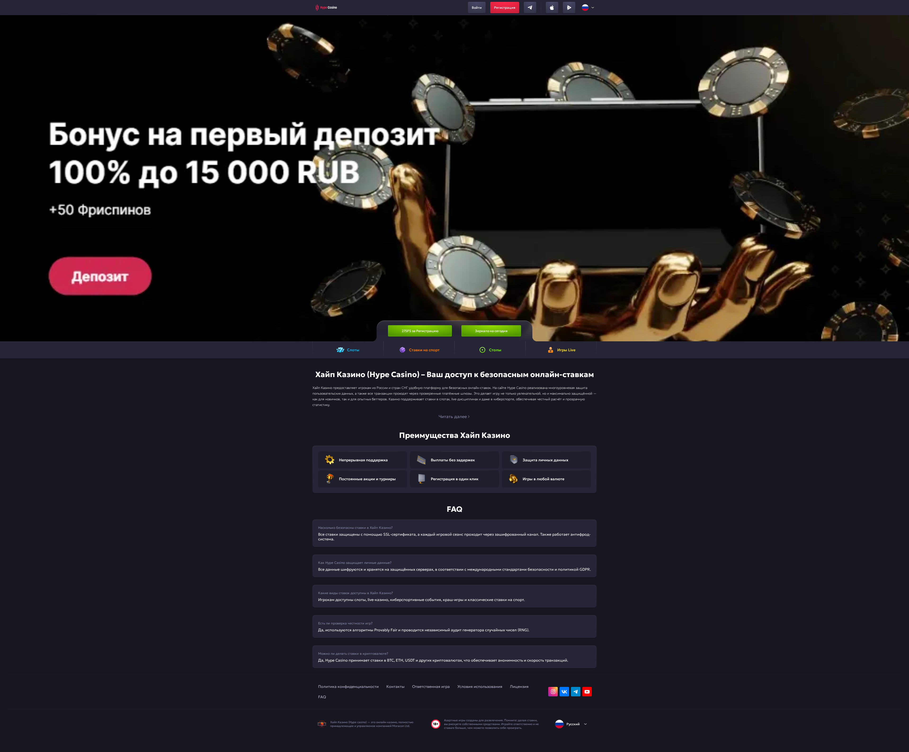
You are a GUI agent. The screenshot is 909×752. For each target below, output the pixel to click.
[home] (325, 7)
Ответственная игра (431, 686)
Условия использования (479, 686)
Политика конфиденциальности (348, 686)
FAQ (322, 696)
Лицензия (519, 686)
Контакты (395, 686)
